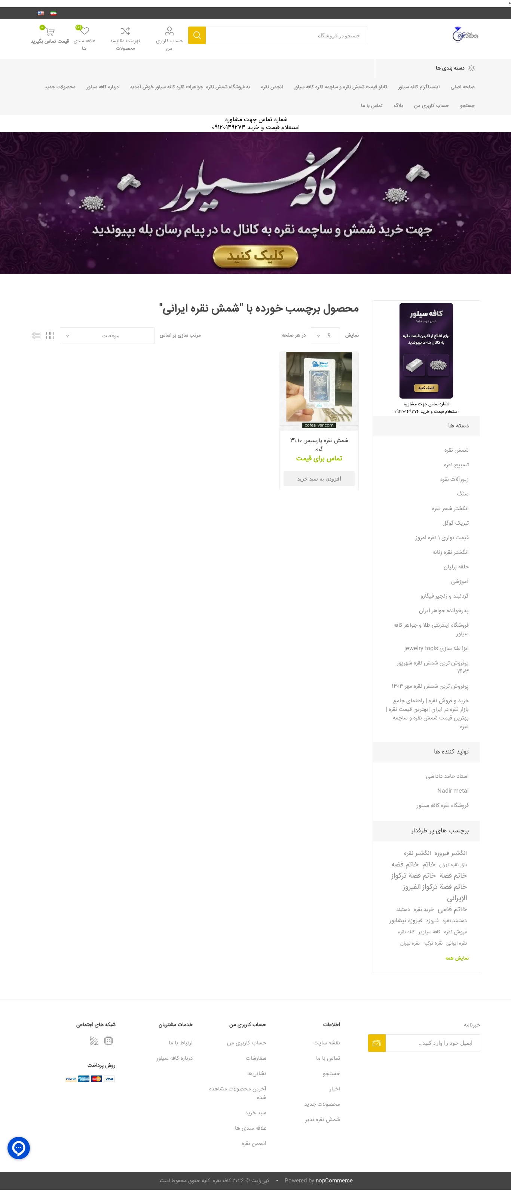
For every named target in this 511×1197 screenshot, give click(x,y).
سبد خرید (255, 1113)
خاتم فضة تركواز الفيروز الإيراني (435, 893)
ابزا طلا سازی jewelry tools (436, 648)
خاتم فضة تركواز (413, 876)
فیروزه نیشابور (406, 921)
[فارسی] (53, 13)
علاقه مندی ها (250, 1128)
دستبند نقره (455, 921)
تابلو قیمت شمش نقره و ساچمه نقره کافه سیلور (340, 87)
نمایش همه (457, 958)
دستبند (403, 910)
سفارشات (256, 1058)
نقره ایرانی (456, 943)
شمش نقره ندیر (322, 1119)
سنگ (463, 494)
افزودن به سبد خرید (319, 479)
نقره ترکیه (433, 943)
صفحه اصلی (463, 87)
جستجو (197, 35)
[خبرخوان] (94, 1041)
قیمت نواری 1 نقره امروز (442, 538)
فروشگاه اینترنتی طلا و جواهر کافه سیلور (431, 629)
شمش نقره (456, 450)
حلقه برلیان (456, 567)
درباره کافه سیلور (103, 87)
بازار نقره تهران (453, 865)
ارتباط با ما (181, 1043)
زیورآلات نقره (454, 479)
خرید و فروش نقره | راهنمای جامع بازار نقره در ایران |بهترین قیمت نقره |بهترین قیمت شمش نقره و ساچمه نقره (427, 714)
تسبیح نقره (456, 465)
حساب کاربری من (169, 44)
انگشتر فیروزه (451, 853)
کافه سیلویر (429, 932)
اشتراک (377, 1043)
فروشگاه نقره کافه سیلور (443, 805)
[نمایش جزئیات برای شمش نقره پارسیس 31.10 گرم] (319, 391)
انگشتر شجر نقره (450, 508)
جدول (50, 335)
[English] (41, 13)
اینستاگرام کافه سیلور (419, 87)
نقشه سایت (326, 1043)
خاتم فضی (452, 909)
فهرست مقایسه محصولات (125, 44)
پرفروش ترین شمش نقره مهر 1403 (430, 686)
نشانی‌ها (256, 1073)
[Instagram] (108, 1041)
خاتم (428, 865)
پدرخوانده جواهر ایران (444, 611)
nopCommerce (334, 1181)
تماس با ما (372, 106)
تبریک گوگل (456, 523)
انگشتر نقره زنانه (450, 552)
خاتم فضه (405, 865)
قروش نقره (455, 932)
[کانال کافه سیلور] (255, 203)
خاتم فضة (453, 876)
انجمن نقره (272, 87)
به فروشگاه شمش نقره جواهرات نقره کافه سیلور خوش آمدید (190, 87)
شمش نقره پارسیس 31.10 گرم (319, 445)
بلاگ (398, 106)
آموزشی (460, 581)
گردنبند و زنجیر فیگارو (444, 596)
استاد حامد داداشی (447, 776)
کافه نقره (406, 932)
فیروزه (432, 921)
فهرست (36, 335)
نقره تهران (410, 943)
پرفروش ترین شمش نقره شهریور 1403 (433, 667)
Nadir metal (453, 791)
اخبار (335, 1089)
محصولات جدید (60, 87)
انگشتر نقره (417, 853)
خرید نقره (424, 910)
